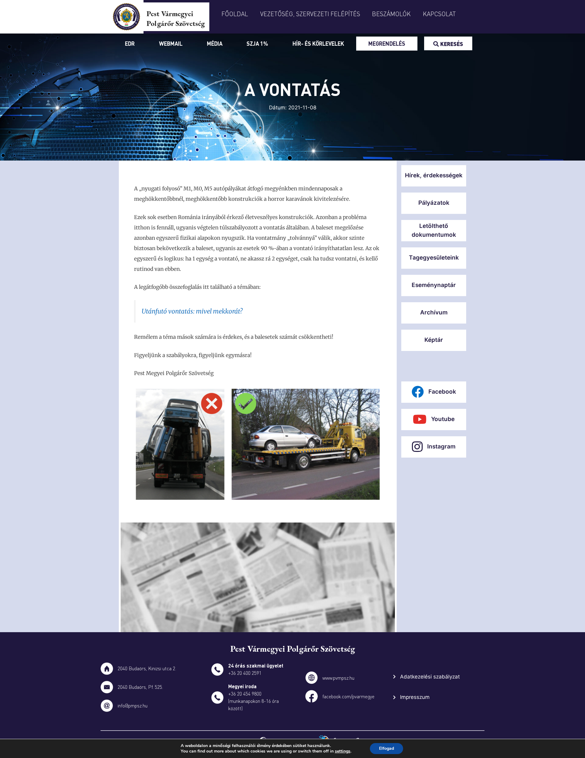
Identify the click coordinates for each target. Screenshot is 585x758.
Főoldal (235, 14)
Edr (130, 43)
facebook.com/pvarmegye (348, 696)
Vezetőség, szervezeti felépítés (310, 14)
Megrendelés (386, 43)
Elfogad (386, 748)
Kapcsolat (439, 14)
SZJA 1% (257, 43)
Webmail (171, 43)
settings (342, 751)
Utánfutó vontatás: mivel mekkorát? (192, 311)
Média (214, 43)
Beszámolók (391, 14)
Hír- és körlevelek (318, 43)
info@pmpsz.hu (132, 705)
